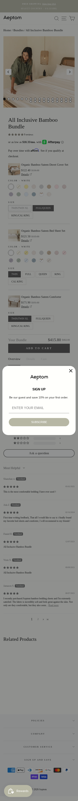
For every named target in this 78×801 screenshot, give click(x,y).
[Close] (71, 371)
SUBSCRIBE (39, 422)
